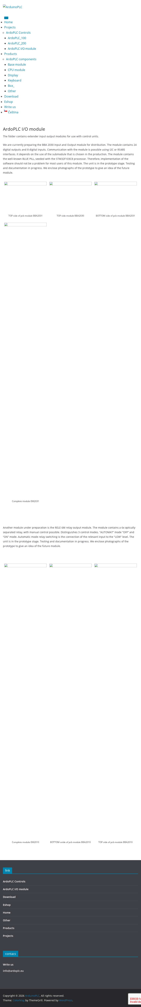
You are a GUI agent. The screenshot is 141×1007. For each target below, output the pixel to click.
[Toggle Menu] (6, 18)
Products (10, 54)
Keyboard (14, 80)
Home (8, 22)
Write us (10, 107)
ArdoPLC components (21, 59)
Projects (10, 27)
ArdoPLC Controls (18, 33)
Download (11, 96)
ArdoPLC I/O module (22, 49)
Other (12, 91)
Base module (17, 64)
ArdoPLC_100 (17, 38)
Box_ (11, 86)
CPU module (16, 70)
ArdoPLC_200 (17, 43)
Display (13, 75)
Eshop (8, 102)
